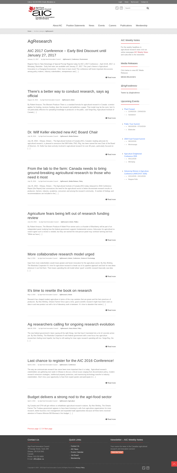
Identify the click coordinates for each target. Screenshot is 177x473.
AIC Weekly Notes (141, 52)
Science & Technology (88, 258)
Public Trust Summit (132, 124)
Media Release (73, 136)
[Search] (147, 8)
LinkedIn (121, 8)
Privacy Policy (80, 467)
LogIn (120, 2)
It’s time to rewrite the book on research (60, 291)
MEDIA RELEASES (128, 77)
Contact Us (144, 2)
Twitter (117, 8)
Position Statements (75, 25)
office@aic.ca (51, 2)
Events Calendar (77, 452)
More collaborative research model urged (61, 254)
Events (101, 25)
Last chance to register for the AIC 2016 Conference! (71, 361)
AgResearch (49, 31)
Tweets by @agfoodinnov (130, 93)
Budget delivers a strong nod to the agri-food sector (70, 397)
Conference (75, 59)
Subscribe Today (117, 452)
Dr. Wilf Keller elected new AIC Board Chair (63, 132)
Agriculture (71, 401)
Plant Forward (129, 109)
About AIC (57, 25)
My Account (134, 2)
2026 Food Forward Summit (134, 139)
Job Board (75, 455)
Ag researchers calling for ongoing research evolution (71, 324)
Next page (48, 429)
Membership (141, 25)
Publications (126, 25)
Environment (84, 59)
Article (73, 100)
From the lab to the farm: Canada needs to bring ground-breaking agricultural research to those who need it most (69, 173)
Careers (112, 25)
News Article (73, 328)
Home (126, 2)
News (91, 25)
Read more (112, 77)
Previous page (33, 429)
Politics (76, 222)
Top (174, 464)
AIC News (74, 449)
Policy (81, 181)
